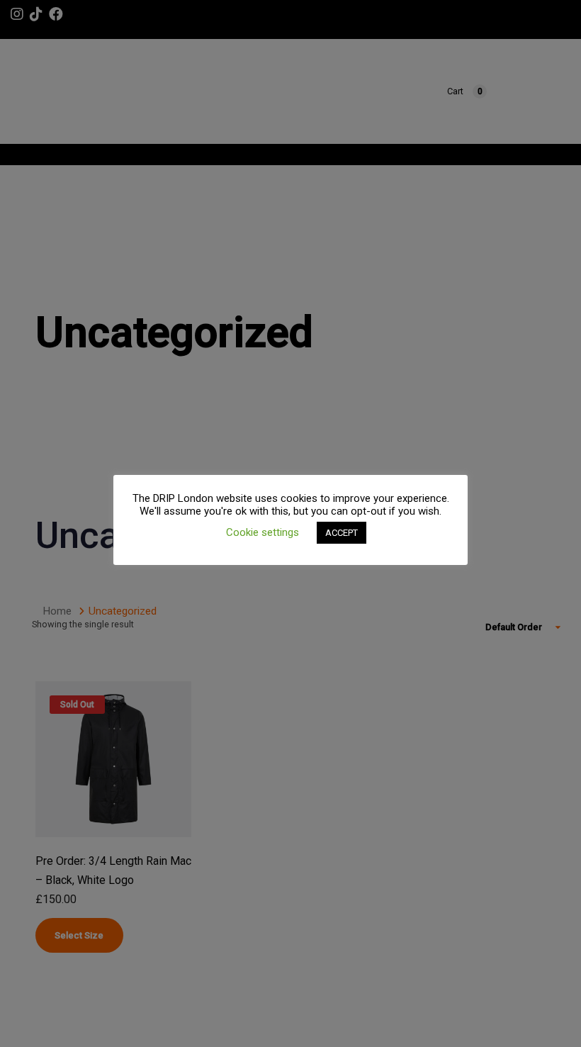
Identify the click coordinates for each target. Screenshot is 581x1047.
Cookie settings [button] (262, 532)
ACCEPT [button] (341, 532)
